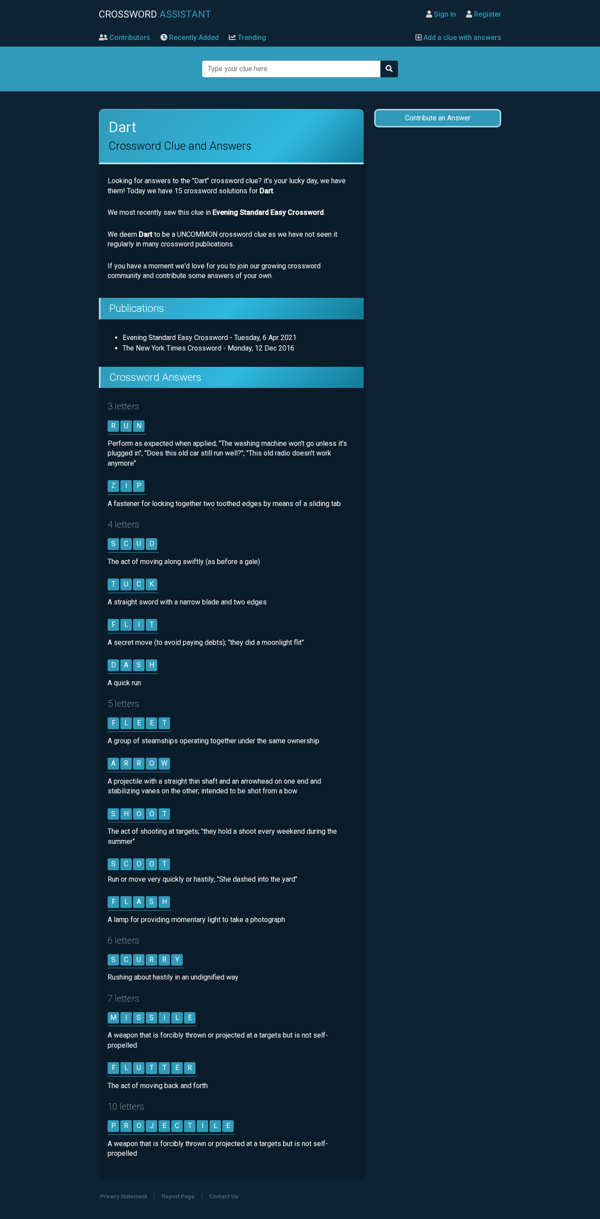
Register (486, 14)
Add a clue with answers (461, 37)
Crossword (155, 14)
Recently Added (193, 37)
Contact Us (223, 1196)
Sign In (444, 14)
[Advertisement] (437, 273)
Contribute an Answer (437, 118)
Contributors (129, 37)
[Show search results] (389, 69)
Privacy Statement (123, 1196)
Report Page (178, 1196)
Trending (251, 37)
